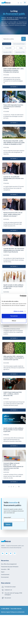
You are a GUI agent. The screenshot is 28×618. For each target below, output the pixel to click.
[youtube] (6, 553)
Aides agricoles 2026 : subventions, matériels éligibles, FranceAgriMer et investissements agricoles (13, 358)
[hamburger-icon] (25, 2)
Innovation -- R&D (5, 569)
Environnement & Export (19, 43)
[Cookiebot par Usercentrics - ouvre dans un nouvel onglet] (20, 296)
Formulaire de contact (10, 586)
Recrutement (8, 598)
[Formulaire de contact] (3, 587)
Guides (21, 48)
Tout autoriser (14, 316)
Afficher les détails (18, 311)
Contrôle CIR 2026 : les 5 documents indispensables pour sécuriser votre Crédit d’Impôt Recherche (13, 250)
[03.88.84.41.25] (3, 590)
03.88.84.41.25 (8, 590)
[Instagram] (14, 553)
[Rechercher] (23, 39)
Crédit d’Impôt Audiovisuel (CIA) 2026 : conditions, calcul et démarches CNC (12, 393)
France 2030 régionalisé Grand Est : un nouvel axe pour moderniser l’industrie (13, 106)
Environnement (5, 577)
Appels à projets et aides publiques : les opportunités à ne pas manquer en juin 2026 (13, 429)
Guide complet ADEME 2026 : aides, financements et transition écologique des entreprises (13, 70)
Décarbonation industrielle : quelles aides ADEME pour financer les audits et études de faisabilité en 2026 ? (14, 142)
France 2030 (8, 48)
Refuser (14, 320)
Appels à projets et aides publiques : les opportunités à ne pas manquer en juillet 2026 (13, 286)
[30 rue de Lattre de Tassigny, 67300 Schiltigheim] (3, 593)
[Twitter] (10, 553)
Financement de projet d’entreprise (9, 566)
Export (2, 572)
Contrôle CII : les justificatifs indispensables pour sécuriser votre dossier (13, 178)
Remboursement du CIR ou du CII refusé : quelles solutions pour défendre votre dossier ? (12, 214)
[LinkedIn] (2, 553)
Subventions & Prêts (20, 52)
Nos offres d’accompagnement (9, 564)
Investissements (5, 574)
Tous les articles (6, 43)
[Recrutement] (3, 598)
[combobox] (11, 39)
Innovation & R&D (7, 52)
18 (18, 486)
